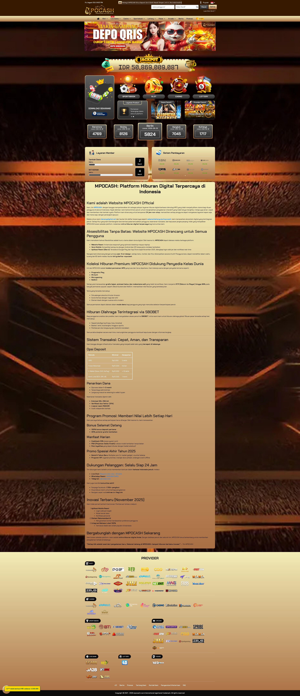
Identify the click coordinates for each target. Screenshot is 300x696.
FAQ (184, 685)
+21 (115, 685)
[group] (200, 110)
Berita (181, 19)
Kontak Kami (153, 685)
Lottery (151, 19)
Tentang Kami (141, 685)
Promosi (189, 19)
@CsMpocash (105, 479)
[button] (212, 36)
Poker (161, 19)
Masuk (203, 7)
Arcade (171, 19)
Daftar (212, 7)
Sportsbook (138, 19)
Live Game (115, 19)
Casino (126, 19)
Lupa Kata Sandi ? (209, 11)
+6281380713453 (112, 476)
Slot (104, 19)
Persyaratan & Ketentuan (170, 685)
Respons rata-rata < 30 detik (111, 474)
